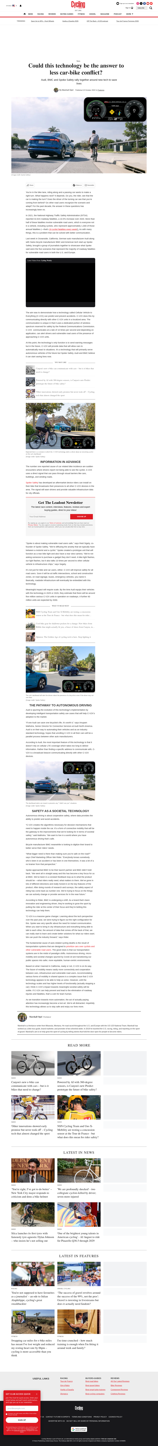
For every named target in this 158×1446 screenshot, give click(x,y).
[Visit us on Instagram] (137, 3)
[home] (24, 14)
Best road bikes (91, 1381)
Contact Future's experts (58, 1417)
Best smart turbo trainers (95, 1390)
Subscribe (141, 8)
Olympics (64, 1394)
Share (31, 185)
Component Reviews (119, 1390)
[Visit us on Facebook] (144, 3)
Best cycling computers (94, 1394)
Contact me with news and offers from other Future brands (22, 1414)
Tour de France (66, 1381)
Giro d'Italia (65, 1385)
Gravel (92, 14)
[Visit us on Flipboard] (151, 3)
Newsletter (90, 185)
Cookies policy (115, 1417)
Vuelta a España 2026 (70, 21)
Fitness (81, 14)
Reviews (52, 14)
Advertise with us (56, 1421)
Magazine (105, 14)
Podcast (118, 14)
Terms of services (56, 523)
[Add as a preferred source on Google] (79, 1429)
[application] (60, 282)
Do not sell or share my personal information (88, 1421)
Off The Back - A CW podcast (97, 21)
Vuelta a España (67, 1390)
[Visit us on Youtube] (147, 3)
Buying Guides (66, 14)
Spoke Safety (32, 482)
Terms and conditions (82, 1417)
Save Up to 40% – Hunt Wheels (42, 21)
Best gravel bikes (92, 1385)
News (30, 14)
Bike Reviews (116, 1385)
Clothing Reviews (118, 1394)
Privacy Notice (33, 525)
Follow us (79, 185)
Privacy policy (100, 1417)
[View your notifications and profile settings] (20, 5)
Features (101, 90)
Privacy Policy (30, 1429)
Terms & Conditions (20, 1430)
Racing (40, 14)
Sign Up (22, 1420)
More (129, 14)
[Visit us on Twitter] (141, 3)
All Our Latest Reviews (120, 1381)
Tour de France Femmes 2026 (127, 21)
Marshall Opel (67, 90)
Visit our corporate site (108, 1439)
